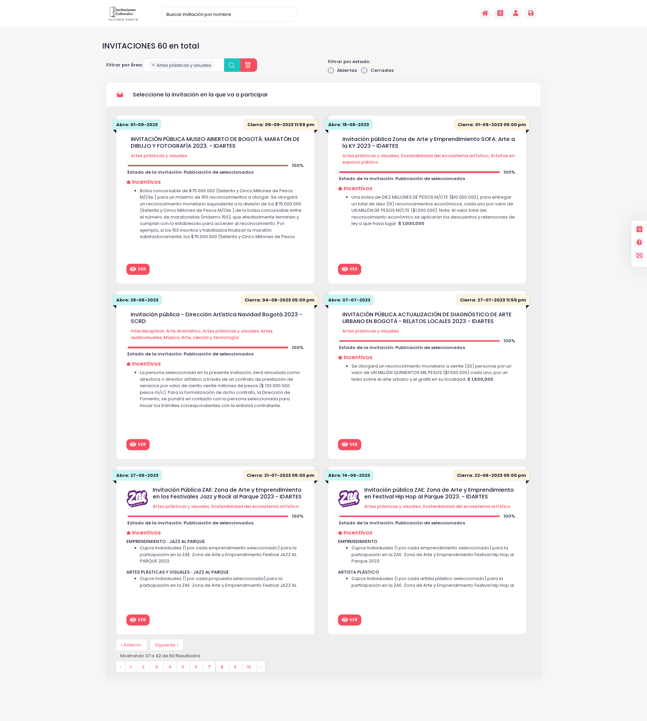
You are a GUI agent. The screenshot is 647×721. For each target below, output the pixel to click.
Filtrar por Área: (124, 65)
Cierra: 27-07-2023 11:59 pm (493, 300)
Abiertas (347, 70)
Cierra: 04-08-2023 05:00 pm (279, 300)
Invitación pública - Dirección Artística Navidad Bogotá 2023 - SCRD (216, 317)
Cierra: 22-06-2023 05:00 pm (491, 475)
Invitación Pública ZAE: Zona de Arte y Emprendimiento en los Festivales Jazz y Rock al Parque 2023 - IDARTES (227, 493)
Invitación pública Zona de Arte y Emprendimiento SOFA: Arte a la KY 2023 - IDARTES (428, 142)
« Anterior (131, 644)
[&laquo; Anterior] (120, 666)
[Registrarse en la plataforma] (530, 13)
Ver (142, 269)
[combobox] (184, 65)
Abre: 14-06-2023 (349, 475)
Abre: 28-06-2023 (137, 300)
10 (249, 666)
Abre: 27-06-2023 (137, 475)
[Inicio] (485, 13)
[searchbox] (218, 65)
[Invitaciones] (500, 13)
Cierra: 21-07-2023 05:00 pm (280, 475)
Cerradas (382, 70)
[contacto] (639, 255)
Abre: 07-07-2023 (349, 300)
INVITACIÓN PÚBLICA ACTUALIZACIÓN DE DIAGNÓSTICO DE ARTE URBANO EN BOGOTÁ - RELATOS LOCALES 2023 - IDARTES (427, 317)
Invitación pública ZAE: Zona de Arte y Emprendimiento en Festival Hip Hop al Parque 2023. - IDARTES (439, 493)
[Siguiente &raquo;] (261, 666)
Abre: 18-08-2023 (348, 124)
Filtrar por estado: (349, 61)
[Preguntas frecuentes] (639, 242)
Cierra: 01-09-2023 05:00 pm (492, 124)
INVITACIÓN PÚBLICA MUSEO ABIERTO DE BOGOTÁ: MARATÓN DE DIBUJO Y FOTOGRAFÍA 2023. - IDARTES (215, 142)
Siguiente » (167, 644)
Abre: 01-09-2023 (137, 124)
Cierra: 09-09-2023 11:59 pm (280, 124)
